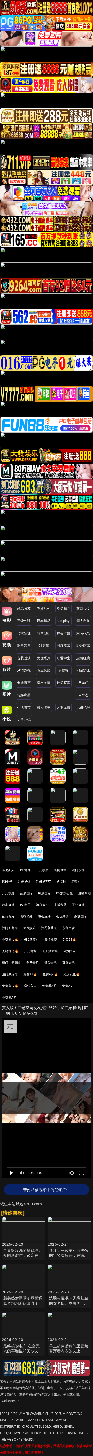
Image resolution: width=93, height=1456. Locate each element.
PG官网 (25, 870)
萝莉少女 (83, 608)
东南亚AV (83, 633)
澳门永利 (78, 870)
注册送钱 (24, 881)
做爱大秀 (50, 962)
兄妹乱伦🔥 (71, 974)
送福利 (61, 881)
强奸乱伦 (44, 608)
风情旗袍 (24, 670)
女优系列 (44, 658)
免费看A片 (49, 986)
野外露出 (83, 645)
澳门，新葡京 (11, 962)
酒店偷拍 (42, 905)
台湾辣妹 (24, 633)
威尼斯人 (8, 870)
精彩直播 (8, 905)
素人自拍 (83, 620)
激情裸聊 (50, 939)
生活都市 (24, 707)
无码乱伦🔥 (10, 951)
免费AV (67, 986)
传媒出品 (24, 694)
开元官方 (30, 951)
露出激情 (44, 682)
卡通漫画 (24, 682)
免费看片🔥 (10, 939)
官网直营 (60, 870)
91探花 (43, 645)
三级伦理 (24, 620)
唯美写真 (63, 682)
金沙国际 (69, 951)
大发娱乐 (29, 928)
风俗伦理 (83, 707)
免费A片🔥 (50, 974)
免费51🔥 (69, 939)
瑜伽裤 (63, 670)
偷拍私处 (26, 916)
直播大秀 (68, 962)
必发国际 (80, 916)
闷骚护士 (83, 670)
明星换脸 (44, 670)
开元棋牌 (42, 870)
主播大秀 (60, 905)
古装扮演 (24, 658)
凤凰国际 (44, 893)
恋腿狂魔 (83, 658)
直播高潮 (84, 893)
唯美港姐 (63, 633)
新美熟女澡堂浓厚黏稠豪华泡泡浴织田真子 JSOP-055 (23, 1302)
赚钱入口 (30, 986)
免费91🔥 (30, 974)
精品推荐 (24, 608)
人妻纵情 (63, 707)
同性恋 (83, 694)
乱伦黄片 (8, 916)
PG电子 (7, 881)
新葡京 (76, 881)
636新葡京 (31, 939)
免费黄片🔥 (10, 986)
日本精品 (44, 620)
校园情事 (44, 707)
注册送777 (43, 881)
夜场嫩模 (62, 916)
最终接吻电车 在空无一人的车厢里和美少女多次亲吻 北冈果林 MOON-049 (23, 1353)
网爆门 (83, 682)
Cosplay (63, 620)
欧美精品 (63, 608)
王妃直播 (78, 905)
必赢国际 (26, 893)
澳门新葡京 (10, 928)
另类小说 (24, 719)
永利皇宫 (68, 928)
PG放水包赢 (64, 893)
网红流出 (63, 645)
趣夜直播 (44, 916)
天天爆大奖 (50, 951)
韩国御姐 (44, 633)
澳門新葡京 (49, 928)
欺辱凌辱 (24, 645)
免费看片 (32, 962)
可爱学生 (63, 658)
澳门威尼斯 (10, 974)
